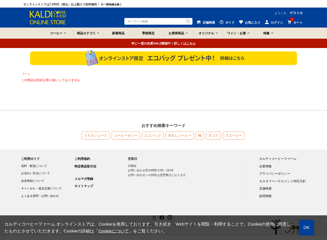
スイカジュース (95, 135)
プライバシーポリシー (274, 173)
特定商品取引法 (85, 166)
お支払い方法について (35, 173)
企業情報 (265, 166)
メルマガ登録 (84, 178)
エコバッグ (152, 135)
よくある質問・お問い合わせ (40, 196)
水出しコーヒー (179, 135)
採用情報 (265, 196)
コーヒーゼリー (125, 135)
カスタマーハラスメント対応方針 (282, 181)
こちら (191, 43)
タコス (213, 135)
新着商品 (118, 33)
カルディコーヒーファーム (278, 158)
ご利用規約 (82, 158)
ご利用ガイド (30, 158)
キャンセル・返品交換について (41, 188)
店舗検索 (265, 188)
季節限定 (148, 33)
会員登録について (32, 180)
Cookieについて (113, 231)
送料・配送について (34, 166)
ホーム (26, 73)
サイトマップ (84, 186)
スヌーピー (233, 135)
